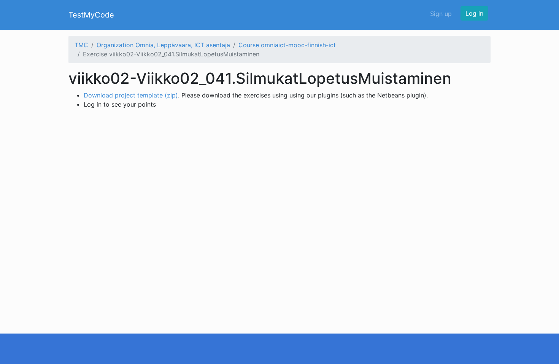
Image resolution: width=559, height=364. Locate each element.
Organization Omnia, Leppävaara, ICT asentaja (163, 45)
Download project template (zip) (131, 95)
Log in (474, 13)
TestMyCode (91, 14)
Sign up (441, 14)
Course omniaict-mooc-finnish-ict (287, 45)
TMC (81, 45)
